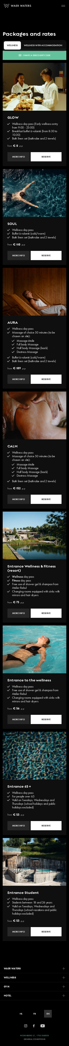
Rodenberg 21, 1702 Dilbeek (34, 1035)
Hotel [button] (7, 995)
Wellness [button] (10, 977)
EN (48, 1013)
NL (21, 1013)
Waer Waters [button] (12, 968)
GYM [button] (6, 986)
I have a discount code (36, 55)
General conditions (34, 1039)
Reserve (46, 156)
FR (34, 1013)
